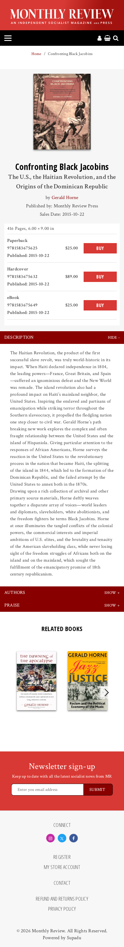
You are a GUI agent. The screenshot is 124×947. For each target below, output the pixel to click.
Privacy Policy (62, 909)
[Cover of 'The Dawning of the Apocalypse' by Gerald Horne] (36, 681)
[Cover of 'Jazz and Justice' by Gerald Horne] (87, 681)
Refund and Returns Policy (62, 899)
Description (19, 337)
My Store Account (62, 867)
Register (62, 857)
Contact (62, 883)
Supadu (74, 938)
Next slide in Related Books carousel (106, 692)
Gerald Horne (65, 197)
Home (36, 53)
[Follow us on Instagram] (50, 838)
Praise (12, 605)
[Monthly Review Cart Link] (107, 38)
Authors (14, 593)
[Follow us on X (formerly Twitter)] (62, 838)
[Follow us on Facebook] (73, 838)
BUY (100, 248)
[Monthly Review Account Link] (99, 38)
